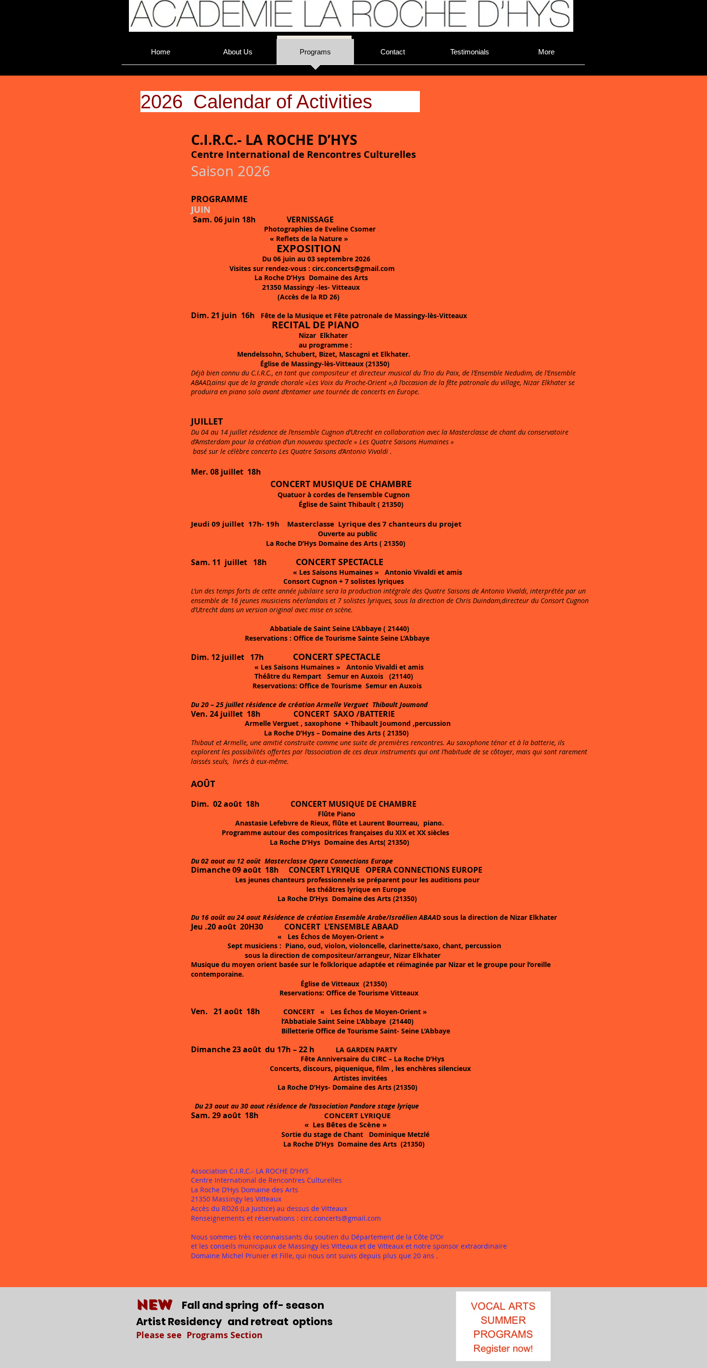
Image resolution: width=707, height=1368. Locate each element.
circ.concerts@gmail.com (353, 268)
